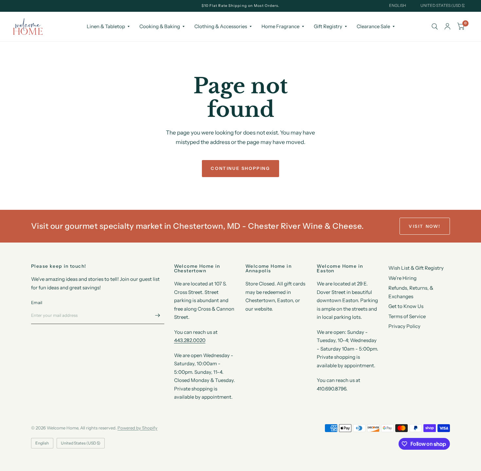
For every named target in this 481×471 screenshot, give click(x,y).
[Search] (434, 26)
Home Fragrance (280, 26)
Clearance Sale (373, 26)
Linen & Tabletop (106, 26)
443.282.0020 (189, 340)
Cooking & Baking (159, 26)
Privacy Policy (404, 326)
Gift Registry (328, 26)
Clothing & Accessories (220, 26)
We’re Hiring (402, 278)
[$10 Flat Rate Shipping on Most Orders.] (241, 6)
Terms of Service (407, 316)
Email (36, 302)
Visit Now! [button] (425, 226)
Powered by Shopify (137, 427)
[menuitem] (108, 26)
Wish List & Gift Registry (416, 268)
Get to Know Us (405, 306)
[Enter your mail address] (157, 315)
